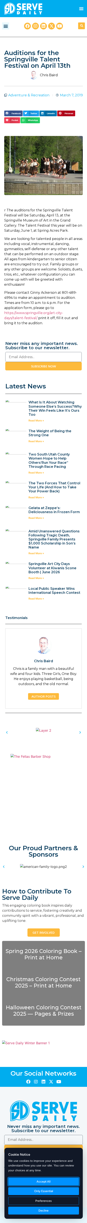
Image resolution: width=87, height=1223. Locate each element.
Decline (44, 1210)
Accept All (44, 1181)
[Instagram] (35, 26)
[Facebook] (27, 26)
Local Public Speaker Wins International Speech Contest (54, 591)
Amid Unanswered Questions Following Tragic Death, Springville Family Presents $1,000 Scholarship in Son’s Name (54, 539)
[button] (81, 8)
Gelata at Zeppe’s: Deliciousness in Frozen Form (55, 510)
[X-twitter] (51, 26)
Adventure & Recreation (28, 95)
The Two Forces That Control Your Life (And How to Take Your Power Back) (54, 487)
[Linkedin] (43, 26)
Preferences (43, 1201)
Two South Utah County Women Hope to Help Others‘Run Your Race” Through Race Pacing (49, 460)
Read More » (36, 420)
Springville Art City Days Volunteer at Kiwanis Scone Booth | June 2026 (52, 568)
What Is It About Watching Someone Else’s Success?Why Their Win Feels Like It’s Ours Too (55, 408)
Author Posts (43, 696)
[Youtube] (59, 26)
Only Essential (43, 1191)
